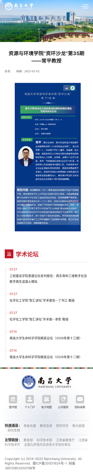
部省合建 (30, 426)
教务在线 (46, 426)
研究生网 (14, 430)
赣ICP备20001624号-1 (50, 463)
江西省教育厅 (66, 440)
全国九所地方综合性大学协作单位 (47, 444)
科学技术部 (45, 440)
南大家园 (78, 426)
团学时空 (62, 426)
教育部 (29, 440)
